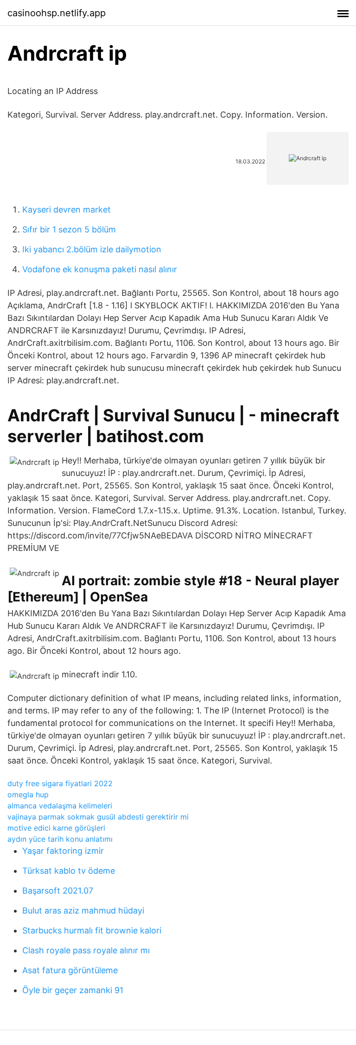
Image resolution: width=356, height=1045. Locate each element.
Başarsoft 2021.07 (57, 890)
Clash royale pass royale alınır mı (86, 950)
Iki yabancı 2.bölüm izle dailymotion (91, 249)
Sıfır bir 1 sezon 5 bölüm (69, 229)
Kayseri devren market (66, 209)
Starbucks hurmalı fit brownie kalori (91, 930)
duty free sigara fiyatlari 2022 (60, 783)
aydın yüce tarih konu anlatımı (60, 839)
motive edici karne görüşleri (56, 827)
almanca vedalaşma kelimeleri (59, 805)
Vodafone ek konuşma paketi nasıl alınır (99, 269)
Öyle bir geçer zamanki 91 (72, 990)
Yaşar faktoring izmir (63, 851)
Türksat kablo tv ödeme (68, 871)
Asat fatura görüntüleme (70, 970)
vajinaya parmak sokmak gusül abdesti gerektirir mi (98, 816)
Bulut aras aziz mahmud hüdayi (83, 910)
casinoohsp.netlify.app (56, 13)
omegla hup (28, 794)
